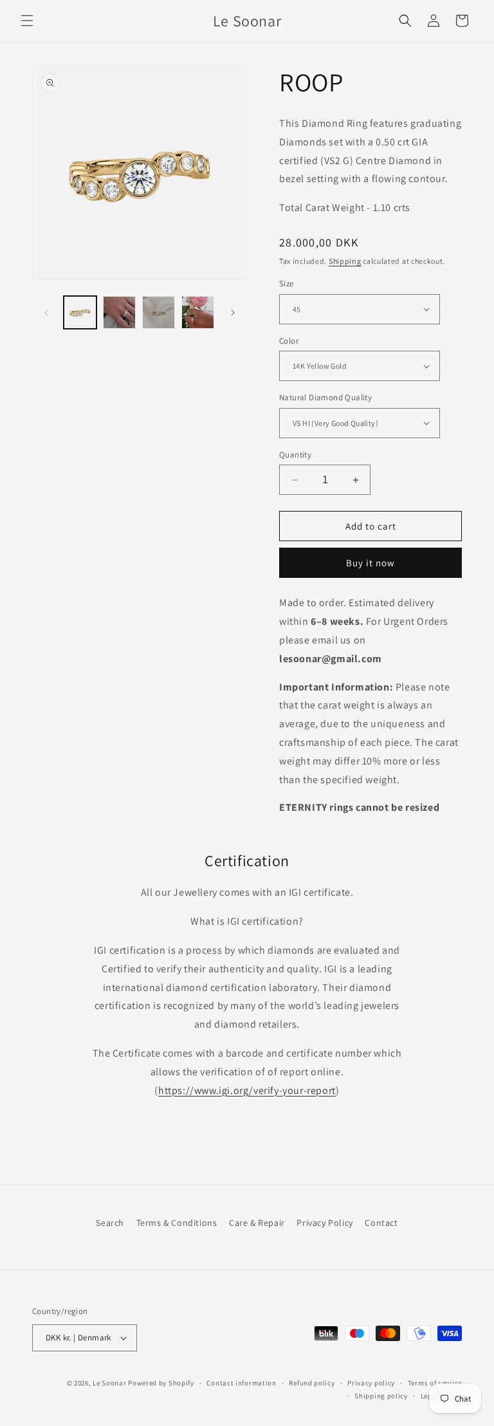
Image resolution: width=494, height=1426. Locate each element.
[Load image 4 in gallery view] (197, 312)
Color (288, 340)
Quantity (295, 454)
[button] (27, 20)
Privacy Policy (324, 1222)
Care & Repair (257, 1222)
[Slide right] (233, 313)
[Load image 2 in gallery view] (119, 312)
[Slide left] (46, 313)
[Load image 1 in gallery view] (80, 312)
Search (110, 1222)
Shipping (345, 261)
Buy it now (370, 563)
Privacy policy (371, 1382)
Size (286, 283)
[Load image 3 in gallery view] (158, 312)
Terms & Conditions (176, 1222)
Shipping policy (381, 1395)
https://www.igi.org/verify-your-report (247, 1090)
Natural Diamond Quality (325, 397)
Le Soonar (109, 1382)
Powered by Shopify (161, 1382)
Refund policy (311, 1382)
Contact (381, 1222)
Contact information (241, 1382)
